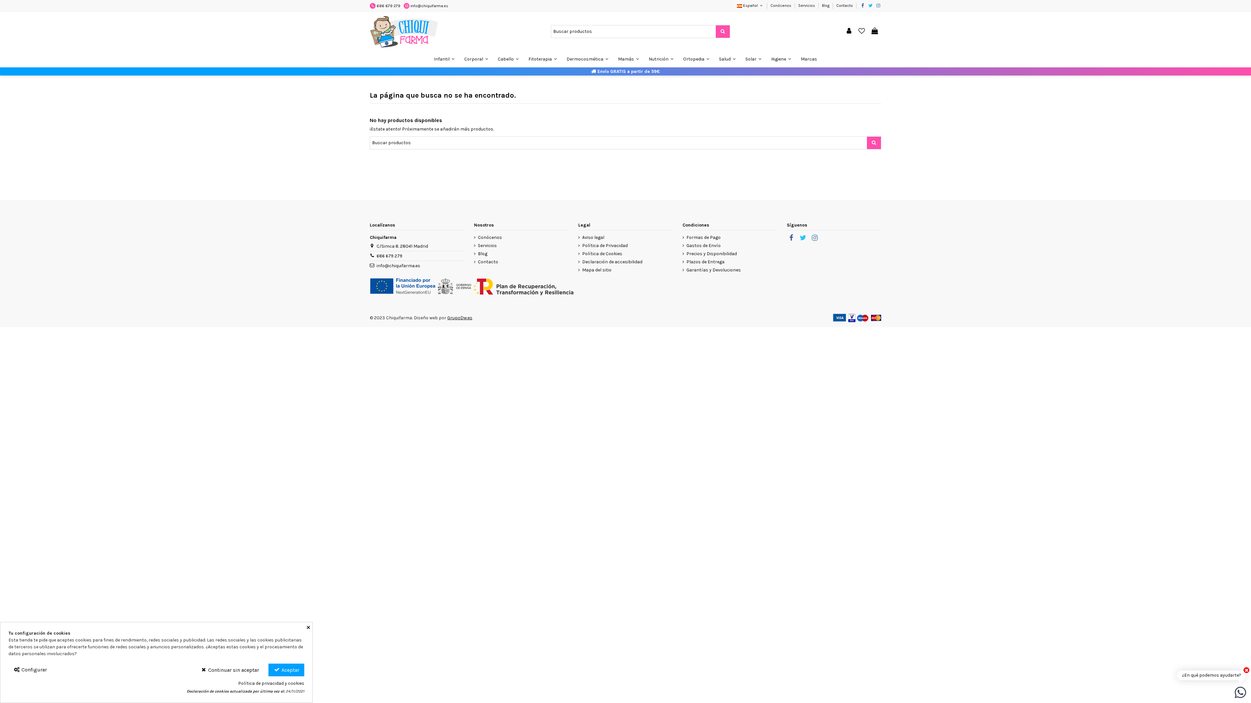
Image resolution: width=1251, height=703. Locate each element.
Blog (826, 5)
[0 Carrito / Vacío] (874, 31)
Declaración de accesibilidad (612, 262)
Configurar (33, 670)
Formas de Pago (703, 237)
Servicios (807, 5)
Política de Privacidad (605, 245)
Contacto (844, 5)
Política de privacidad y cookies (271, 683)
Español (750, 5)
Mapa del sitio (596, 270)
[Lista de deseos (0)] (862, 31)
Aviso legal (593, 237)
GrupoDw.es (459, 318)
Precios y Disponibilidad (711, 253)
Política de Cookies (602, 253)
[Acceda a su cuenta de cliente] (849, 31)
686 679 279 (388, 6)
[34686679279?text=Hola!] (1240, 692)
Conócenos (781, 5)
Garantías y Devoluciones (713, 270)
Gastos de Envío (703, 245)
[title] (723, 31)
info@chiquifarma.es (429, 6)
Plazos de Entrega (705, 262)
